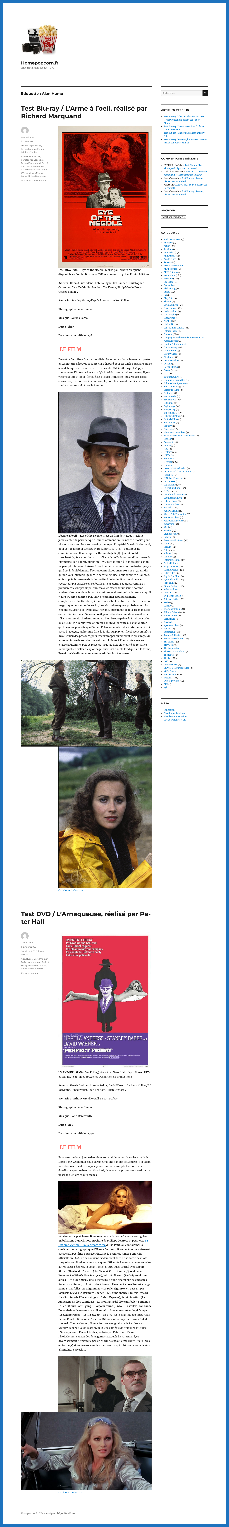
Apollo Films (170, 259)
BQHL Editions (171, 305)
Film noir (168, 429)
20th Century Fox (172, 239)
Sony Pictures (170, 615)
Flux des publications (174, 713)
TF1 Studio (169, 641)
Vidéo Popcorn (171, 671)
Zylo (166, 687)
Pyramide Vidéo (171, 579)
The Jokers (169, 655)
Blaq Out (168, 298)
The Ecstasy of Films (174, 651)
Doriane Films (171, 367)
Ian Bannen (39, 166)
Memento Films (171, 517)
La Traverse (169, 481)
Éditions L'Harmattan (174, 380)
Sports (167, 628)
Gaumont (168, 442)
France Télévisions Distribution (179, 435)
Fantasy (168, 426)
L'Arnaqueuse (34, 962)
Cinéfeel (168, 321)
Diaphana (168, 357)
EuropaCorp (169, 409)
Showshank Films (173, 609)
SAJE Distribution (172, 596)
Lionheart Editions (173, 498)
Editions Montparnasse (175, 383)
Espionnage (35, 145)
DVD (23, 962)
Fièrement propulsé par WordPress (58, 1513)
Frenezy (168, 439)
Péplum (167, 547)
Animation (169, 252)
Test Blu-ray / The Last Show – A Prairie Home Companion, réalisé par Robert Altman (184, 119)
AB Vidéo (168, 242)
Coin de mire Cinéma (174, 327)
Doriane (168, 363)
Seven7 (167, 605)
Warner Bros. (170, 674)
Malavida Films (171, 511)
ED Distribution (171, 377)
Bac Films (168, 282)
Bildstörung (170, 288)
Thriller (34, 152)
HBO (166, 448)
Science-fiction (171, 599)
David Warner (41, 959)
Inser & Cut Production (175, 468)
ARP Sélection (170, 269)
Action (167, 246)
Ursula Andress (35, 968)
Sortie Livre (169, 619)
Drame (24, 145)
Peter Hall (33, 965)
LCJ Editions (37, 951)
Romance (168, 592)
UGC (166, 661)
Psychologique (28, 149)
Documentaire (171, 360)
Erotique (168, 393)
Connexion (169, 710)
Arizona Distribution (174, 265)
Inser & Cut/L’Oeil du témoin (178, 471)
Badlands (168, 285)
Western (168, 677)
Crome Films (170, 350)
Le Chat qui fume (172, 488)
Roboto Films (170, 589)
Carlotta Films (171, 311)
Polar (166, 550)
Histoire (168, 452)
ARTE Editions (171, 272)
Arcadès (168, 262)
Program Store (171, 566)
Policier (25, 954)
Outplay (167, 537)
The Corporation (172, 648)
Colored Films (170, 331)
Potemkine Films (172, 560)
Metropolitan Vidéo (173, 520)
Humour (168, 465)
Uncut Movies (170, 664)
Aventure (168, 278)
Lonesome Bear (171, 504)
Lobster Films (170, 501)
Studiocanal (169, 632)
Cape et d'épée (171, 308)
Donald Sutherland (31, 163)
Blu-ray (37, 156)
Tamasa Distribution (174, 638)
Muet (166, 527)
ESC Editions (170, 399)
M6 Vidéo (168, 507)
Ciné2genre (169, 318)
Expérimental (170, 412)
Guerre (167, 445)
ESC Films (169, 403)
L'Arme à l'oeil (28, 173)
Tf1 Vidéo (168, 645)
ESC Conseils (170, 396)
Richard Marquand (37, 176)
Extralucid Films (172, 416)
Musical (168, 530)
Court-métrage (171, 347)
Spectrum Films (171, 625)
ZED (166, 684)
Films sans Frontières (174, 432)
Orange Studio (171, 534)
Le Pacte (168, 491)
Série (166, 602)
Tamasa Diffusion (172, 635)
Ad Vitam (168, 249)
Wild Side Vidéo (171, 681)
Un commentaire (29, 973)
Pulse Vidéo (169, 573)
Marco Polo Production (175, 514)
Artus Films (169, 275)
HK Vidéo (168, 455)
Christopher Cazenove (32, 160)
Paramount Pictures (173, 540)
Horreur (168, 462)
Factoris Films (171, 419)
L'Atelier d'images (173, 478)
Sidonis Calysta (171, 612)
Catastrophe (170, 314)
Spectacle (168, 622)
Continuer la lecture (70, 890)
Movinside (169, 524)
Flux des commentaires (175, 716)
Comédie (25, 951)
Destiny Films (170, 354)
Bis (165, 295)
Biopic (167, 291)
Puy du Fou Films (172, 576)
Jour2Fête (168, 475)
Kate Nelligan (28, 169)
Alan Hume (27, 156)
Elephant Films (171, 386)
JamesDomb (27, 137)
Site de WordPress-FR (175, 719)
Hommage (169, 458)
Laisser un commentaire (33, 180)
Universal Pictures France (176, 668)
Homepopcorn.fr (39, 63)
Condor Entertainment (175, 344)
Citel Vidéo (169, 324)
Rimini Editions (171, 586)
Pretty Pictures (171, 563)
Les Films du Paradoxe (175, 494)
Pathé (166, 543)
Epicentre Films (171, 390)
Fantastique (169, 422)
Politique (168, 556)
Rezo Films (169, 583)
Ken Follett (41, 169)
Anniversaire (170, 255)
